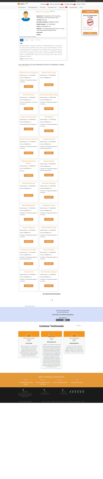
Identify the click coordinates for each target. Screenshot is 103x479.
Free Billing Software (68, 4)
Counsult (32, 40)
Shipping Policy (77, 396)
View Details (28, 86)
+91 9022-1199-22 (63, 388)
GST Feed (38, 40)
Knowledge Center (81, 1)
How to (81, 7)
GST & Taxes (42, 7)
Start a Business (22, 7)
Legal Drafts (63, 7)
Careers (48, 396)
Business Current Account (55, 4)
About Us (44, 396)
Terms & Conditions (69, 396)
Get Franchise (43, 4)
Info (22, 40)
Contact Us (53, 396)
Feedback (26, 40)
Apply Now (90, 33)
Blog (57, 396)
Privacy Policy (61, 396)
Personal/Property (73, 7)
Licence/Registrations (32, 7)
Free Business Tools (52, 7)
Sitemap (83, 396)
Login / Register (81, 4)
